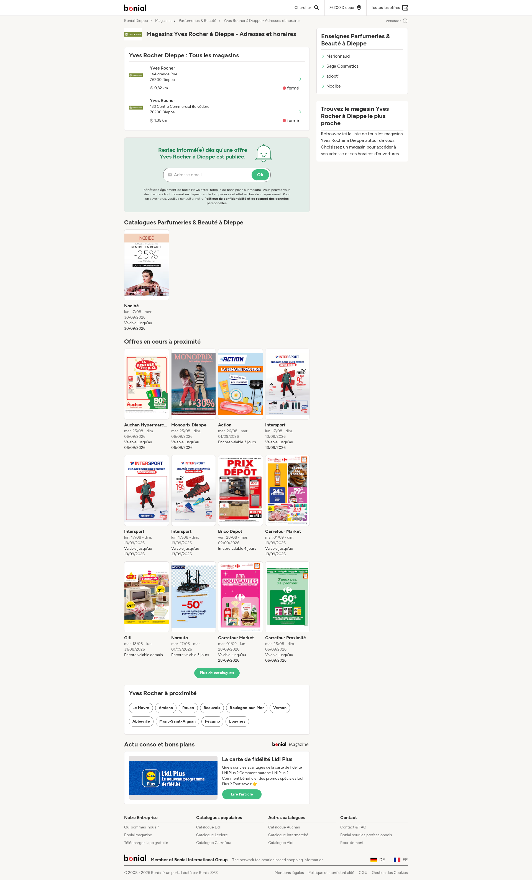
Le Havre (140, 707)
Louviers (237, 721)
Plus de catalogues (217, 673)
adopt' (332, 76)
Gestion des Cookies (390, 872)
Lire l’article (242, 794)
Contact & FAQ (353, 827)
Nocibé (333, 86)
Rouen (188, 707)
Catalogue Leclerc (212, 835)
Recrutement (352, 842)
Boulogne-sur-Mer (247, 707)
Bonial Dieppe (136, 21)
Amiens (166, 707)
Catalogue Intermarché (288, 835)
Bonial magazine (138, 835)
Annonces (393, 21)
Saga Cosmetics (342, 66)
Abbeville (141, 721)
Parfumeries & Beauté (197, 21)
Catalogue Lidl (208, 827)
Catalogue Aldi (280, 842)
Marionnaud (338, 56)
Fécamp (212, 721)
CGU (363, 872)
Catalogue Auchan (284, 827)
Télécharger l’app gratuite (146, 842)
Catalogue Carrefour (214, 842)
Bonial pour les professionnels (366, 835)
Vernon (280, 707)
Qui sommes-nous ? (141, 827)
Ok (260, 174)
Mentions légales (289, 872)
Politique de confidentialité (331, 872)
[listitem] (146, 280)
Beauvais (212, 707)
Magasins (163, 21)
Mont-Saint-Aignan (177, 721)
